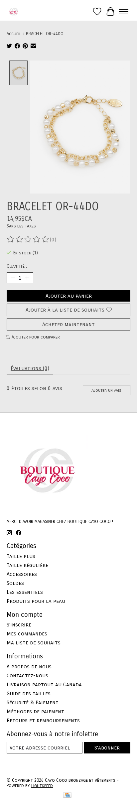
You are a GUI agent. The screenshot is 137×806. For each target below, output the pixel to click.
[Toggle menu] (123, 11)
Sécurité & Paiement (33, 702)
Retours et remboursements (43, 720)
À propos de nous (29, 666)
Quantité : (17, 266)
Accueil (14, 34)
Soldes (15, 583)
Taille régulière (27, 565)
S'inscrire (19, 624)
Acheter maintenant (68, 324)
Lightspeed (42, 785)
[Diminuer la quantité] (13, 278)
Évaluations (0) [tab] (30, 368)
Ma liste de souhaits (34, 642)
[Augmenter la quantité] (27, 278)
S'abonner (107, 747)
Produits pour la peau (36, 601)
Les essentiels (25, 592)
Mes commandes (27, 633)
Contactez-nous (27, 675)
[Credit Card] (67, 795)
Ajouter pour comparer (36, 337)
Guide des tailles (29, 693)
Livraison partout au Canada (44, 684)
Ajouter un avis (106, 390)
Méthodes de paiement (35, 711)
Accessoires (22, 574)
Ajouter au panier (69, 296)
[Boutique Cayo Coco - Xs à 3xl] (13, 11)
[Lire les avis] (28, 239)
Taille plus (21, 556)
